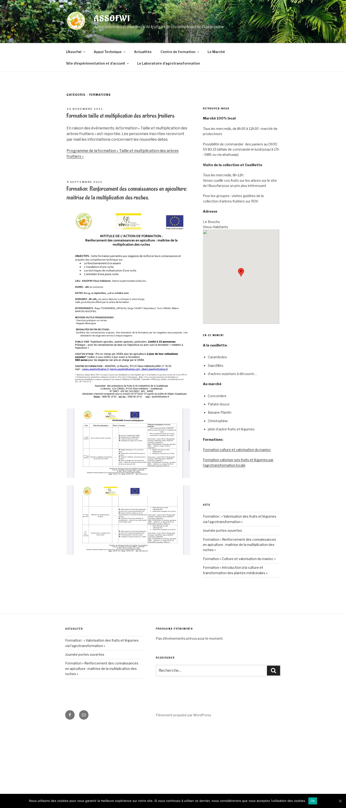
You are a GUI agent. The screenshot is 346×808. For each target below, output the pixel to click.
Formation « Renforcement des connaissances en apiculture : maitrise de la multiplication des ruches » (239, 544)
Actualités (143, 52)
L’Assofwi (73, 52)
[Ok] (340, 801)
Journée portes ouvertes (222, 530)
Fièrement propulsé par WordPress (183, 715)
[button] (241, 272)
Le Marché (216, 52)
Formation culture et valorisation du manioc (237, 450)
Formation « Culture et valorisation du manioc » (239, 559)
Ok (313, 801)
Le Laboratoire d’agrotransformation (168, 63)
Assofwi (112, 18)
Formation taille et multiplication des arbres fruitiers (120, 116)
